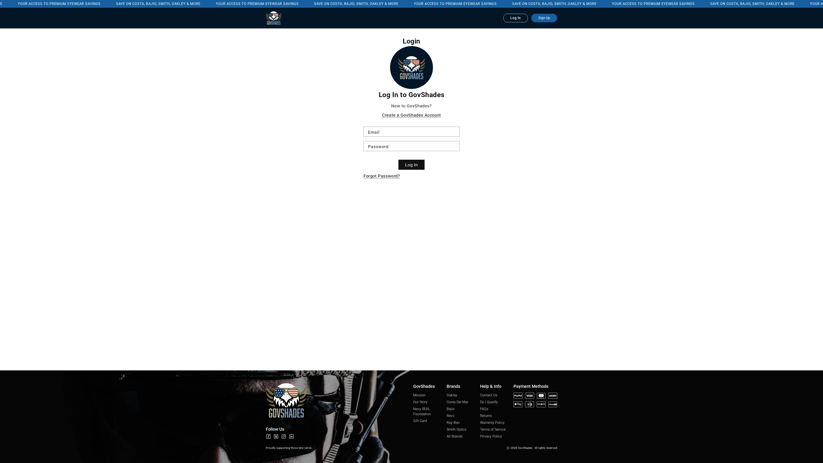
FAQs (484, 409)
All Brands (455, 436)
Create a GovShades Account (411, 115)
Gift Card (420, 421)
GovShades (525, 447)
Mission (419, 395)
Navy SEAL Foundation (422, 411)
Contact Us (488, 395)
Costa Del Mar (458, 402)
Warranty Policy (492, 423)
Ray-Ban (453, 423)
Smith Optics (456, 429)
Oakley (452, 395)
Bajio (451, 409)
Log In (411, 164)
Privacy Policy (491, 436)
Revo (450, 416)
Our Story (420, 402)
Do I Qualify (489, 402)
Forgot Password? (381, 176)
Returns (486, 416)
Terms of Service (493, 429)
